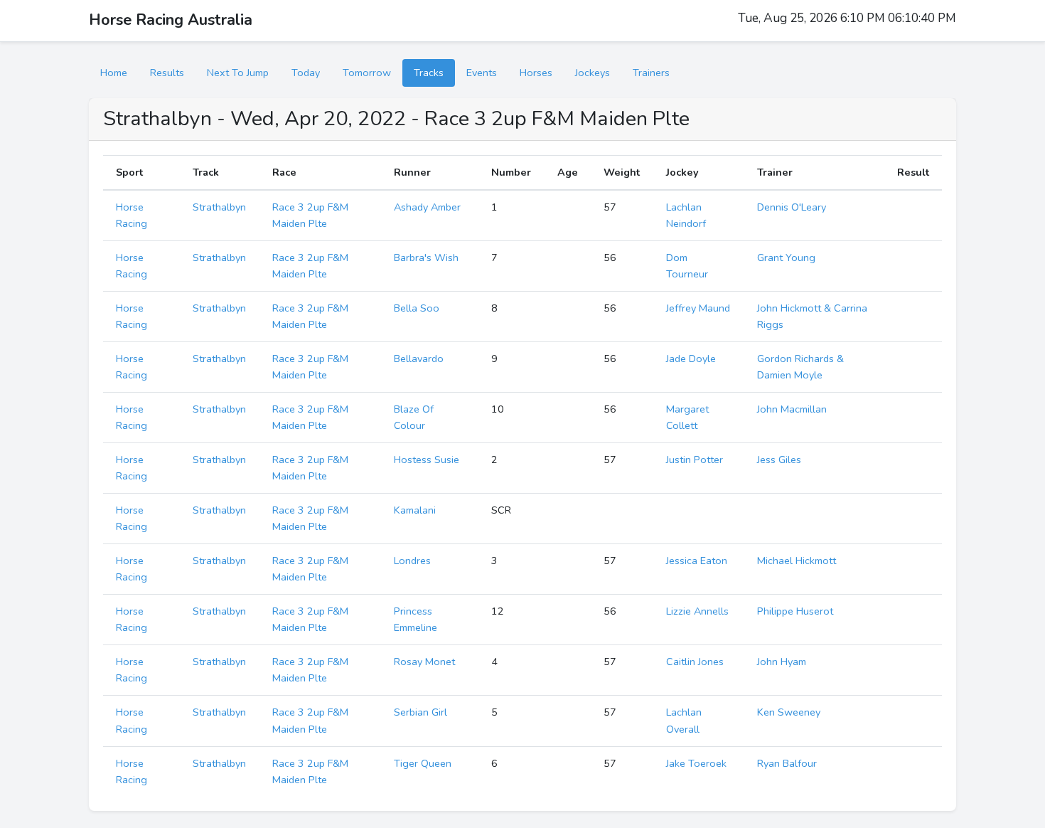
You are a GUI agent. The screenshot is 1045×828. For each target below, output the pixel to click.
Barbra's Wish (426, 257)
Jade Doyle (691, 358)
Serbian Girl (420, 712)
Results (167, 72)
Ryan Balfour (787, 763)
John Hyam (781, 661)
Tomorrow (367, 72)
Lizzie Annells (697, 611)
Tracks (429, 72)
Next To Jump (238, 72)
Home (113, 72)
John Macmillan (792, 409)
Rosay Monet (424, 661)
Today (305, 72)
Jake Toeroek (696, 763)
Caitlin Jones (695, 661)
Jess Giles (779, 459)
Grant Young (786, 257)
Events (481, 72)
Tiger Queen (422, 763)
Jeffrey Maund (698, 308)
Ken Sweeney (788, 712)
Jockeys (592, 72)
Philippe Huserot (795, 611)
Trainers (651, 72)
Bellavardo (419, 358)
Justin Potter (694, 459)
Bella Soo (416, 308)
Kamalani (415, 510)
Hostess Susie (426, 459)
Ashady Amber (427, 207)
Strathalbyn (219, 207)
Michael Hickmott (796, 560)
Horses (536, 72)
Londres (412, 560)
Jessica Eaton (696, 560)
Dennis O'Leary (791, 207)
